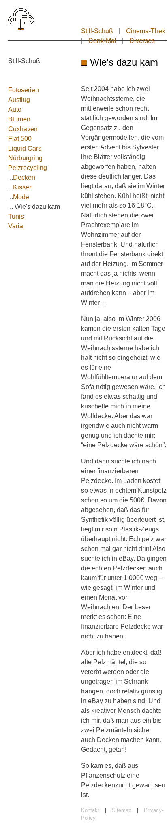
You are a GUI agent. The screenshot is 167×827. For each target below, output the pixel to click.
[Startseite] (21, 28)
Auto (14, 109)
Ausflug (19, 99)
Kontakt (90, 810)
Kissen (23, 187)
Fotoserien (23, 90)
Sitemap (121, 810)
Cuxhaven (23, 128)
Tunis (16, 216)
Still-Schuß (97, 31)
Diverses (142, 40)
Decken (24, 177)
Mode (21, 196)
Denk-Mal (102, 40)
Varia (15, 226)
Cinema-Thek (145, 31)
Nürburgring (25, 158)
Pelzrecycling (27, 167)
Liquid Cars (24, 148)
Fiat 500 (20, 138)
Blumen (19, 119)
